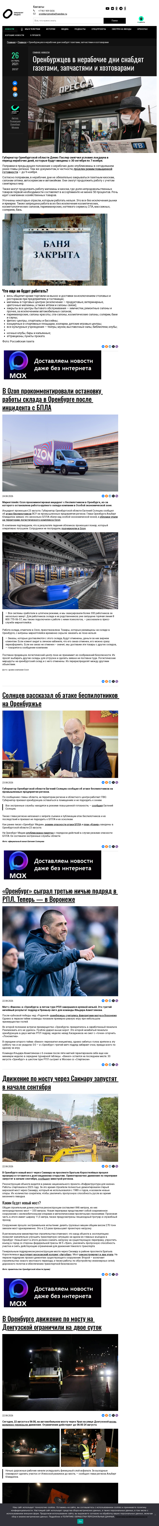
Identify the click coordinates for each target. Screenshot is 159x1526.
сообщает (44, 1178)
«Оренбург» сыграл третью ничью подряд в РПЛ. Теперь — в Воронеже (60, 895)
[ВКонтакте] (15, 83)
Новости (45, 52)
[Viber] (116, 346)
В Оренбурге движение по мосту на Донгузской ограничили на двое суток (52, 1323)
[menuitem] (10, 29)
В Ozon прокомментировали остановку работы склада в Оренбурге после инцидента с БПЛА (52, 399)
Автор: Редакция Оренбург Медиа (15, 123)
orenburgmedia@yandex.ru (53, 14)
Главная (11, 42)
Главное (22, 42)
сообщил (97, 805)
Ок (80, 1521)
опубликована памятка (40, 832)
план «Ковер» (92, 824)
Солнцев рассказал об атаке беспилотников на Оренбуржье (60, 699)
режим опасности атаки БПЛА (63, 824)
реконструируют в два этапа (96, 1254)
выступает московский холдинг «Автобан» (46, 1254)
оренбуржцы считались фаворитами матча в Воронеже (83, 1015)
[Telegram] (15, 94)
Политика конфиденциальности (131, 1516)
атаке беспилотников (19, 513)
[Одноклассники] (15, 89)
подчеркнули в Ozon (73, 528)
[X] (113, 346)
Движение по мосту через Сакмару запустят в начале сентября (60, 1082)
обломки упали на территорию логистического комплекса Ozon (60, 518)
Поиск (115, 20)
